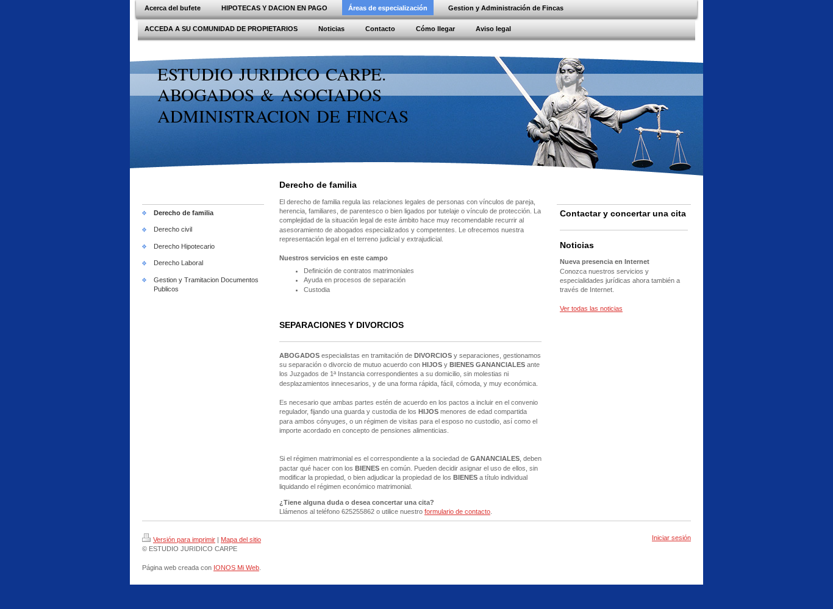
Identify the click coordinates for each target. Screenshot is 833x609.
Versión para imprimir (184, 539)
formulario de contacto (457, 511)
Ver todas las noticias (591, 308)
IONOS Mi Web (236, 567)
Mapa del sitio (241, 539)
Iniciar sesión (671, 537)
